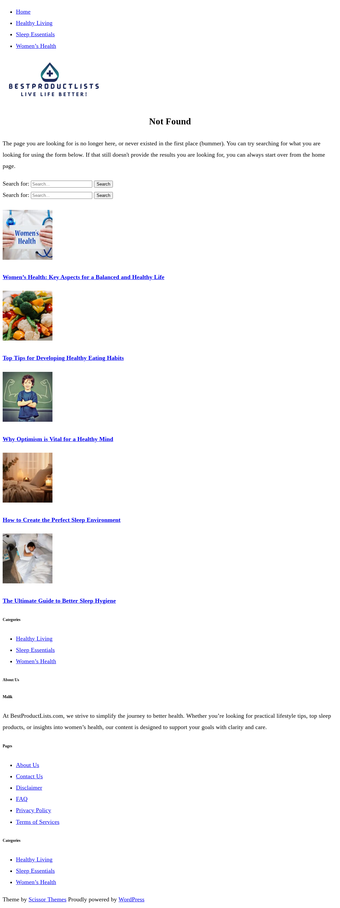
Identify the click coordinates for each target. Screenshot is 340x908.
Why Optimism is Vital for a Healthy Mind (58, 439)
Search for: (17, 183)
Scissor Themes (47, 899)
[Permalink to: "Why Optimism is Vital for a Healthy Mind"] (27, 419)
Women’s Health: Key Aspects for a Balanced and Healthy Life (83, 277)
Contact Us (29, 776)
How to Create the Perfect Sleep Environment (62, 520)
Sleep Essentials (35, 34)
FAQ (22, 799)
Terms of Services (37, 822)
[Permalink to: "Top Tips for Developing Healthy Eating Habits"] (27, 338)
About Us (27, 765)
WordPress (131, 899)
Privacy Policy (33, 810)
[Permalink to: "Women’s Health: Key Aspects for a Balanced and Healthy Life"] (27, 257)
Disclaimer (29, 787)
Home (23, 11)
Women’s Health (36, 46)
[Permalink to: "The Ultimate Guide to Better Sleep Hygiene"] (27, 581)
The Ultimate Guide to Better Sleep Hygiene (59, 600)
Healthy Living (34, 23)
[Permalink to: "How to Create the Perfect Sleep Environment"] (27, 500)
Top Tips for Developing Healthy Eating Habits (63, 358)
